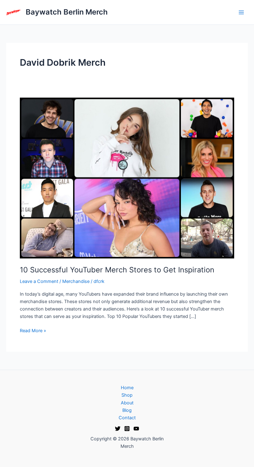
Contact (127, 418)
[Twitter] (117, 428)
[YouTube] (136, 428)
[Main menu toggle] (241, 12)
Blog (127, 410)
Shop (127, 395)
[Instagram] (127, 428)
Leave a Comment (39, 281)
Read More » (33, 330)
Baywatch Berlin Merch (67, 11)
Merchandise (76, 281)
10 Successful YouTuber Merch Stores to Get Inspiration (117, 269)
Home (127, 387)
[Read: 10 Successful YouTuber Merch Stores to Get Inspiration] (127, 177)
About (127, 403)
